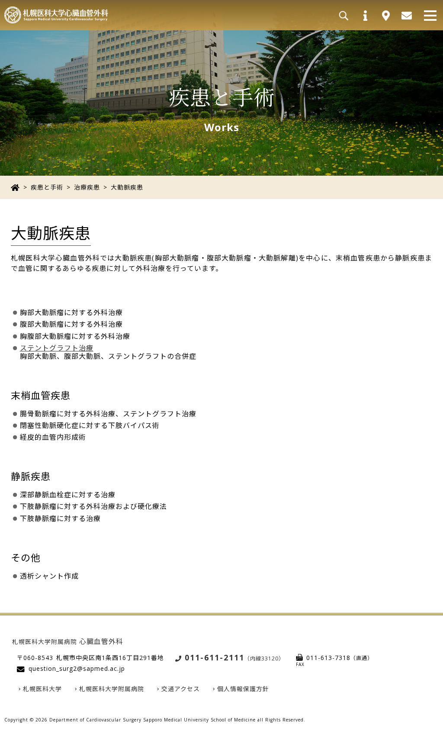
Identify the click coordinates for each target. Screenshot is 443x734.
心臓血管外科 (67, 641)
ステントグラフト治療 (56, 348)
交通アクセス (180, 689)
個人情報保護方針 (243, 689)
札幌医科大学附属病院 (111, 689)
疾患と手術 (47, 187)
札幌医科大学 (42, 689)
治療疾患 (87, 187)
